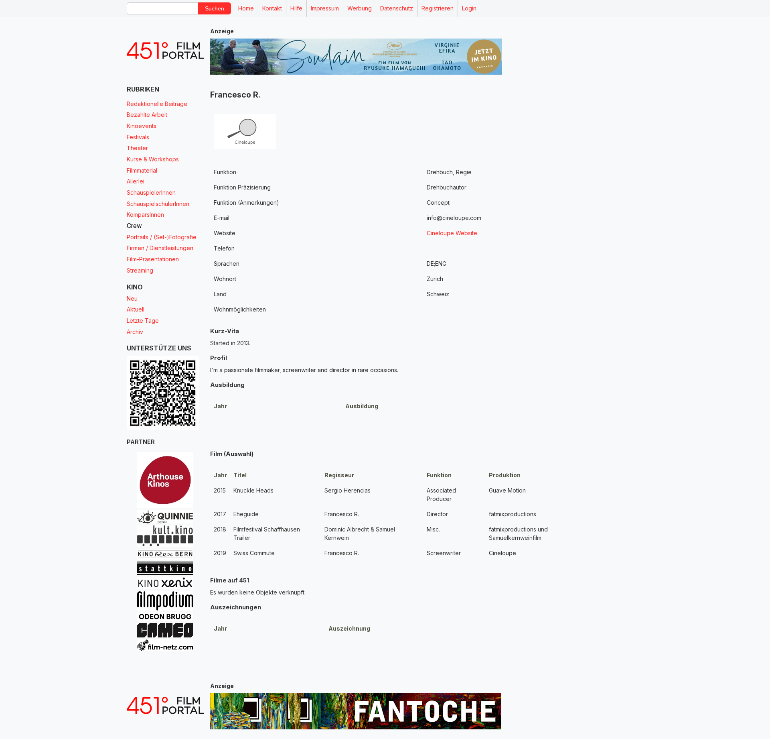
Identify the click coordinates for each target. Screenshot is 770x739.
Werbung (359, 8)
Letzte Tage (143, 320)
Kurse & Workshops (153, 159)
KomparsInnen (145, 214)
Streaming (140, 270)
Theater (137, 148)
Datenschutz (396, 8)
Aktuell (135, 309)
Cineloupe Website (452, 233)
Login (469, 8)
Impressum (325, 8)
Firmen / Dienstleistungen (160, 247)
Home (246, 8)
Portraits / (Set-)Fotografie (162, 237)
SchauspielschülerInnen (158, 203)
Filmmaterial (142, 170)
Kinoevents (141, 125)
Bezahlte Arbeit (147, 114)
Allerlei (135, 181)
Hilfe (296, 8)
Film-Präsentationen (153, 259)
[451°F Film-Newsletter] (165, 50)
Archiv (135, 331)
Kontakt (272, 8)
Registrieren (437, 8)
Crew (134, 226)
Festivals (138, 137)
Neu (132, 298)
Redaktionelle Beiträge (157, 103)
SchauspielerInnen (151, 192)
